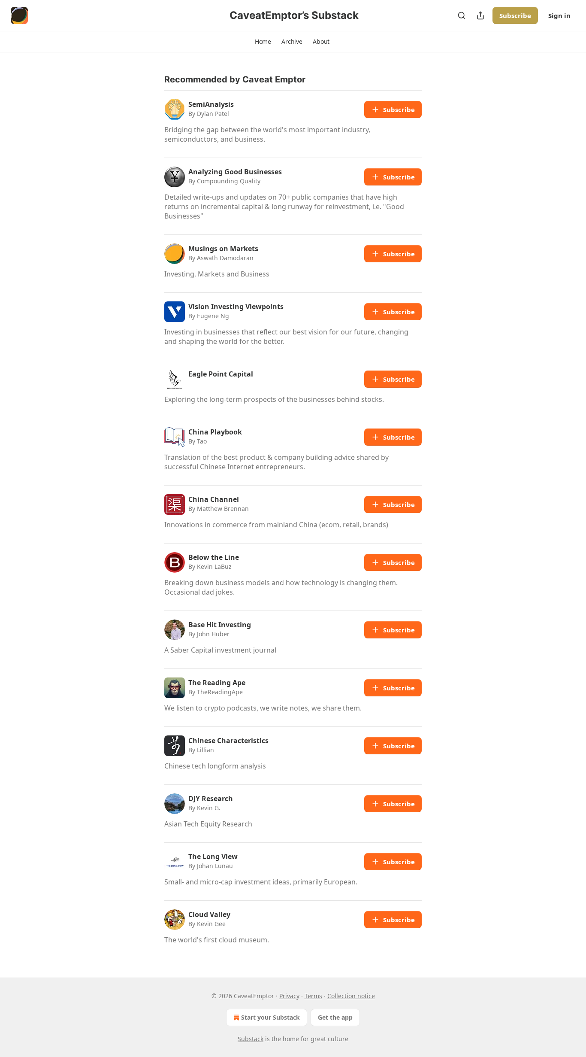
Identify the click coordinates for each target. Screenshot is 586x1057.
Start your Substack (270, 1017)
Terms (313, 996)
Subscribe (515, 15)
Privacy (289, 996)
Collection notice (351, 996)
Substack (250, 1039)
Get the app (335, 1017)
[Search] (461, 15)
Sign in (559, 15)
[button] (263, 41)
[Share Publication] (480, 15)
